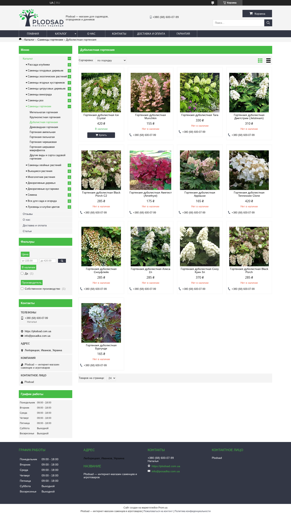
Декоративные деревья (41, 182)
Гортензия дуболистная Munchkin (150, 116)
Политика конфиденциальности (193, 511)
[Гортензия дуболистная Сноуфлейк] (101, 246)
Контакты (119, 33)
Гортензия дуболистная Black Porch (249, 270)
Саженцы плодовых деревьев (45, 70)
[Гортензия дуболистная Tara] (199, 92)
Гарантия (183, 33)
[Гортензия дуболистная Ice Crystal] (101, 92)
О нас (91, 33)
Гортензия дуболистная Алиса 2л (150, 270)
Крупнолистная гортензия (45, 117)
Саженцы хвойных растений (44, 165)
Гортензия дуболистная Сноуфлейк (101, 270)
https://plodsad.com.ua (38, 331)
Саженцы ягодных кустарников (46, 82)
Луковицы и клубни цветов (44, 206)
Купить (103, 135)
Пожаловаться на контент (158, 511)
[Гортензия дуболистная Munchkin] (150, 92)
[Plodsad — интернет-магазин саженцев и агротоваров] (41, 25)
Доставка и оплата (151, 33)
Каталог (61, 33)
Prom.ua (162, 507)
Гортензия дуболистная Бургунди (101, 347)
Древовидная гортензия (44, 127)
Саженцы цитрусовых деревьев (47, 88)
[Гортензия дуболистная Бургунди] (101, 323)
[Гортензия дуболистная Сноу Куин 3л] (199, 246)
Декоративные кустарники (43, 188)
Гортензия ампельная (42, 132)
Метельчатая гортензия (44, 112)
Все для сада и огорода (42, 200)
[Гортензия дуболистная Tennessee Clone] (249, 170)
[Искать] (268, 22)
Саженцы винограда (40, 94)
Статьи (27, 231)
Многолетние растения (41, 176)
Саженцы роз (35, 100)
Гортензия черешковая (43, 141)
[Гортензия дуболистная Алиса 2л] (150, 246)
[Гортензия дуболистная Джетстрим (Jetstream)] (249, 92)
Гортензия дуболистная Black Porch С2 (101, 194)
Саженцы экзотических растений (47, 76)
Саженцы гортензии (50, 39)
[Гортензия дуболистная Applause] (199, 170)
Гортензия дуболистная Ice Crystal (101, 116)
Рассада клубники (39, 64)
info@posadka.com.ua (37, 335)
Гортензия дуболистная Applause (199, 194)
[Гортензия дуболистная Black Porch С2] (101, 170)
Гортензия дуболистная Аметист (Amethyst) (150, 194)
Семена (32, 194)
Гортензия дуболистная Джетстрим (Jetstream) (249, 116)
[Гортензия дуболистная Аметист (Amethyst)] (150, 170)
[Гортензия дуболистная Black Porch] (249, 246)
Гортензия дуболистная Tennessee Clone (249, 194)
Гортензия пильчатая (42, 137)
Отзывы (28, 213)
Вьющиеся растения (40, 171)
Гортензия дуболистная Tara (199, 115)
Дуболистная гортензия (44, 122)
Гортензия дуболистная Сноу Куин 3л (200, 270)
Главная (33, 33)
